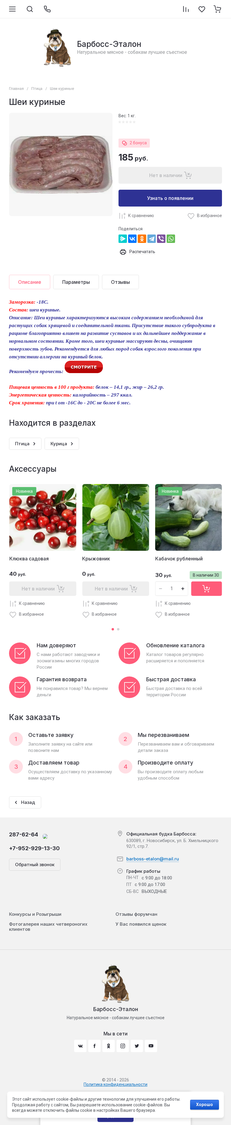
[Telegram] (151, 239)
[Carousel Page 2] (118, 629)
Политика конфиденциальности (115, 1084)
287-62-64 (23, 834)
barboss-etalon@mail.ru (152, 859)
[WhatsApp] (171, 239)
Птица (36, 88)
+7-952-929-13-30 (34, 848)
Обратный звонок (34, 864)
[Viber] (161, 239)
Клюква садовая (29, 559)
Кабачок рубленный (179, 559)
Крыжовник (96, 559)
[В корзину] (206, 588)
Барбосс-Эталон (109, 44)
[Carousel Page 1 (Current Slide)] (113, 629)
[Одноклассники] (142, 239)
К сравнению (141, 215)
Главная (16, 88)
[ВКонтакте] (132, 239)
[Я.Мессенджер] (123, 239)
